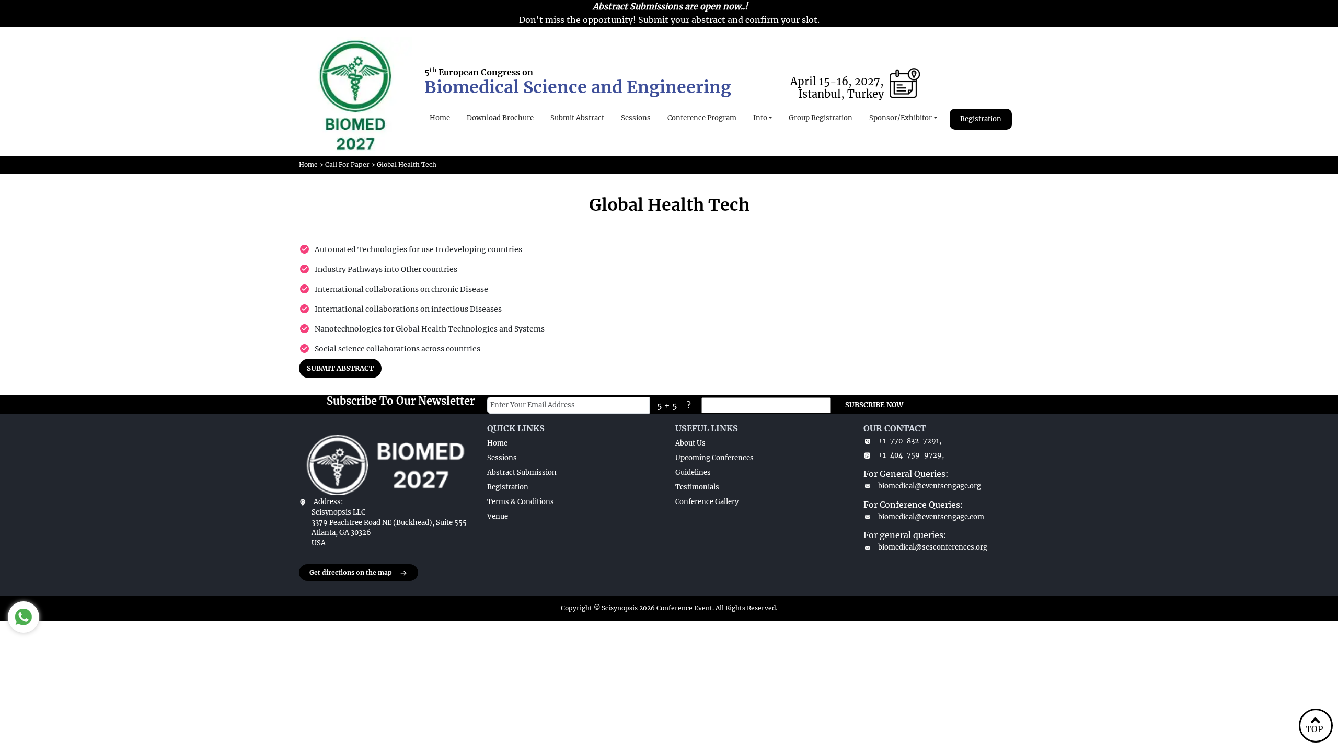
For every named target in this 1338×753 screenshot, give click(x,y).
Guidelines (693, 472)
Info (760, 117)
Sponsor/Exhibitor (900, 117)
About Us (690, 443)
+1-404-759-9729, (911, 455)
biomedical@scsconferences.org (932, 547)
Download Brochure (500, 117)
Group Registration (820, 117)
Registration (980, 119)
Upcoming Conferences (714, 457)
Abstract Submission (522, 472)
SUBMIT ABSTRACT (340, 368)
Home (440, 117)
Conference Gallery (707, 501)
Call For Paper (347, 164)
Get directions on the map (350, 572)
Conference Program (701, 117)
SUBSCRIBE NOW (874, 405)
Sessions (636, 117)
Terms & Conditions (520, 501)
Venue (497, 516)
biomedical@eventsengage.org (929, 486)
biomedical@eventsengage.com (931, 516)
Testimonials (697, 487)
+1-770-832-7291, (909, 441)
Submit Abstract (577, 117)
